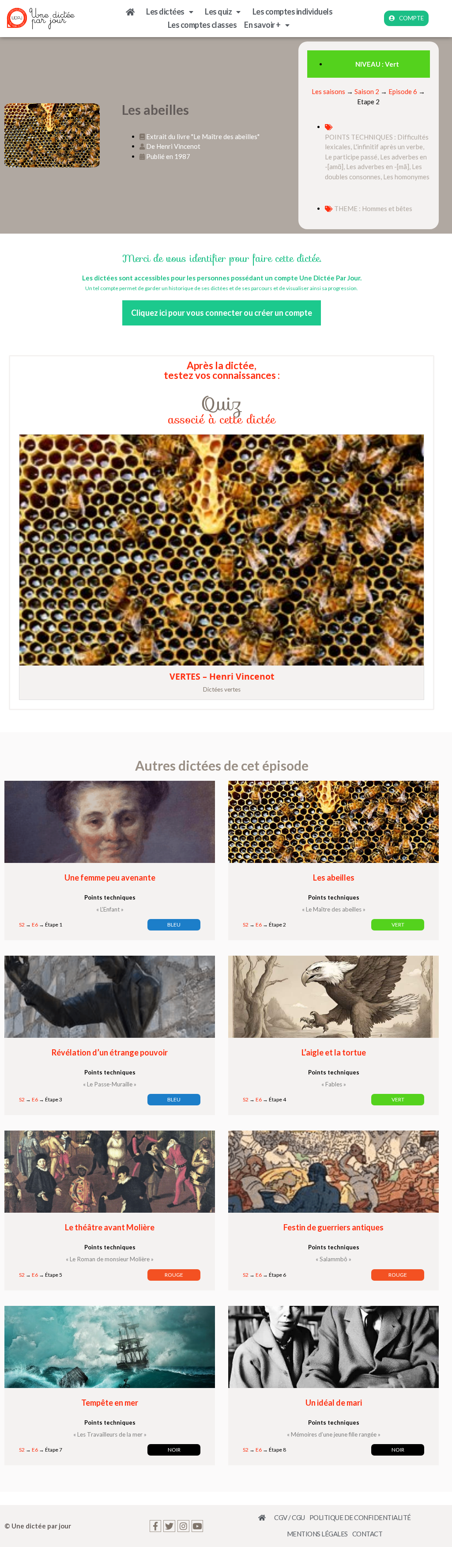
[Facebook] (156, 1526)
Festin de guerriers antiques (333, 1227)
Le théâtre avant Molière (109, 1227)
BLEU (174, 924)
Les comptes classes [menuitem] (202, 25)
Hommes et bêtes (387, 208)
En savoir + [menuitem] (262, 25)
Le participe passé (351, 157)
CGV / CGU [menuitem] (289, 1517)
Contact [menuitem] (367, 1534)
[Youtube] (197, 1526)
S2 (22, 924)
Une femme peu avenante (109, 877)
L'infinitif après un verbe (388, 147)
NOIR (174, 1449)
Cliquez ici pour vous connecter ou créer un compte (221, 313)
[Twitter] (169, 1526)
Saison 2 (366, 91)
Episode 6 (402, 91)
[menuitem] (132, 12)
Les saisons (328, 91)
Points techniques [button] (110, 897)
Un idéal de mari (333, 1402)
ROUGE (174, 1274)
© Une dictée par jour (37, 1526)
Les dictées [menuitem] (165, 11)
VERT (398, 924)
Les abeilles (333, 877)
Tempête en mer (109, 1402)
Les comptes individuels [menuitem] (292, 11)
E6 (35, 924)
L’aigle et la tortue (333, 1052)
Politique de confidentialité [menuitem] (360, 1517)
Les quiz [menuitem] (218, 11)
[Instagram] (183, 1526)
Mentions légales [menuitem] (317, 1534)
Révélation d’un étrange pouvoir (110, 1052)
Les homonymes (406, 177)
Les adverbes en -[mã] (377, 166)
